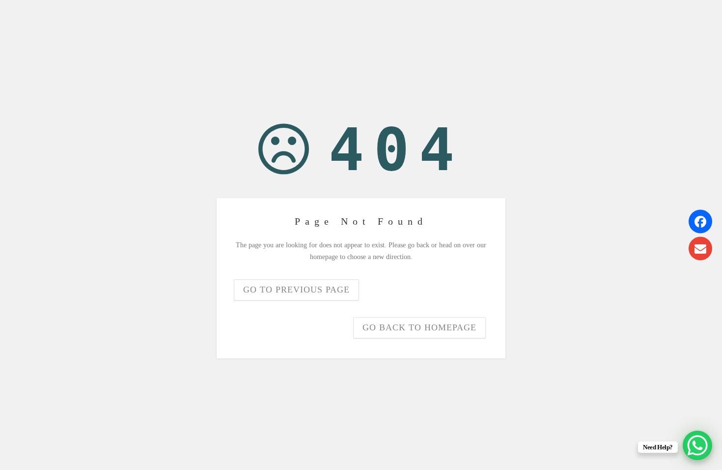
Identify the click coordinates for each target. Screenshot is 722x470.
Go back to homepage (419, 327)
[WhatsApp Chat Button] (697, 445)
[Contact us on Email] (700, 249)
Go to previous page (296, 289)
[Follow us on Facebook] (700, 222)
